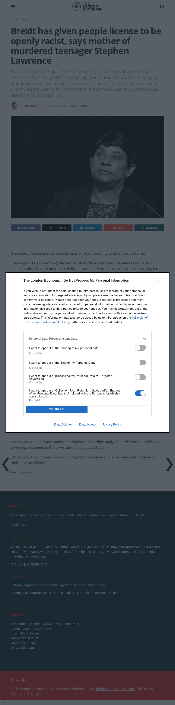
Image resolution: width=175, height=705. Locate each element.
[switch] (140, 348)
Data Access (87, 424)
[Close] (161, 281)
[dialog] (87, 352)
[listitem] (87, 338)
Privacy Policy (111, 424)
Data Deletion (63, 424)
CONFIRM (57, 409)
